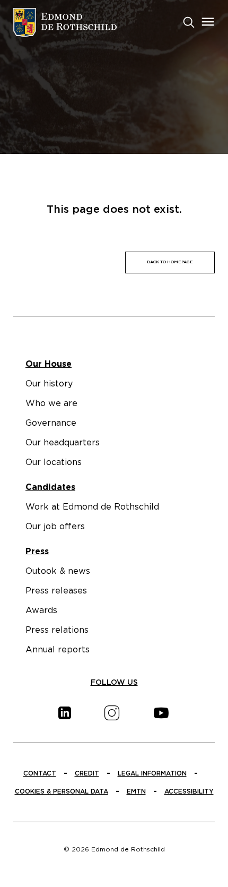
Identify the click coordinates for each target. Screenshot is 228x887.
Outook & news (57, 571)
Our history (49, 384)
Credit (87, 773)
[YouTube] (161, 712)
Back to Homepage (170, 262)
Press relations (57, 630)
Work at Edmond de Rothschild (92, 507)
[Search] (189, 21)
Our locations (53, 462)
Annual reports (57, 649)
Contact (39, 773)
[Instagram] (112, 712)
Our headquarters (62, 442)
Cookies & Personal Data (61, 791)
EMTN (136, 791)
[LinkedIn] (64, 712)
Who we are (51, 403)
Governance (50, 423)
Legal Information (152, 773)
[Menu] (208, 22)
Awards (41, 610)
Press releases (56, 591)
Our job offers (55, 526)
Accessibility (189, 791)
